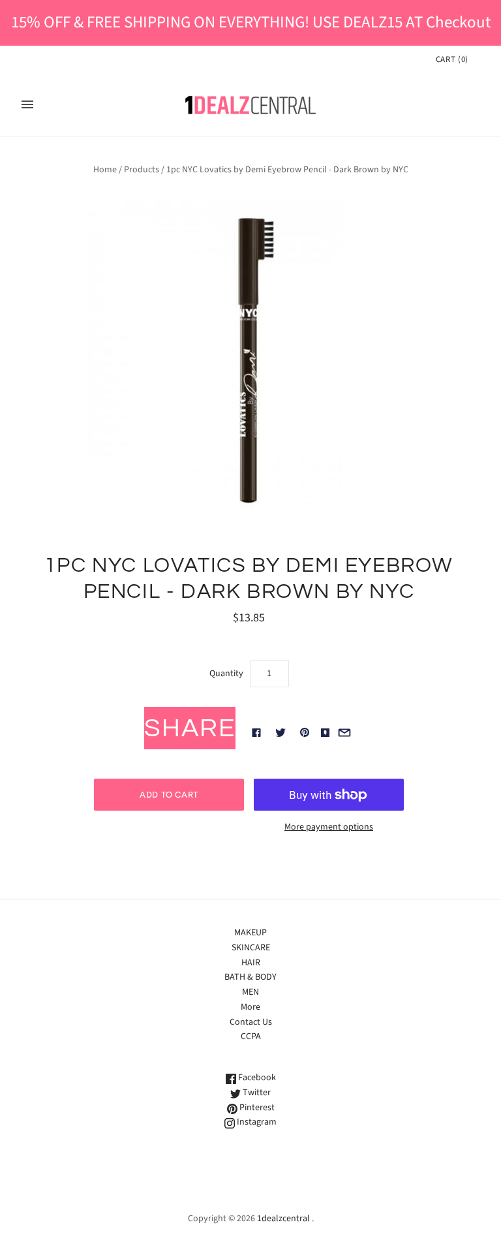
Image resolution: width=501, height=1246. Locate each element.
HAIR (250, 962)
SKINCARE (251, 947)
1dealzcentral (283, 1218)
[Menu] (27, 104)
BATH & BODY (250, 977)
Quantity (226, 673)
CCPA (251, 1036)
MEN (250, 992)
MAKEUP (250, 932)
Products (141, 169)
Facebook (256, 1077)
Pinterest (256, 1107)
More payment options (328, 826)
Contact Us (251, 1022)
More (250, 1007)
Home (105, 169)
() (452, 59)
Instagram (256, 1122)
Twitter (256, 1092)
